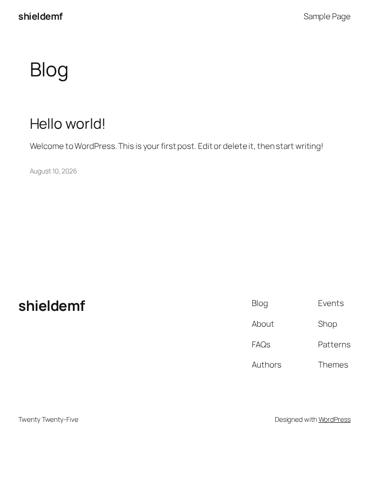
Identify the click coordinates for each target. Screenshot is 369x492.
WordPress (335, 419)
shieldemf (40, 16)
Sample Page (327, 16)
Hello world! (68, 123)
